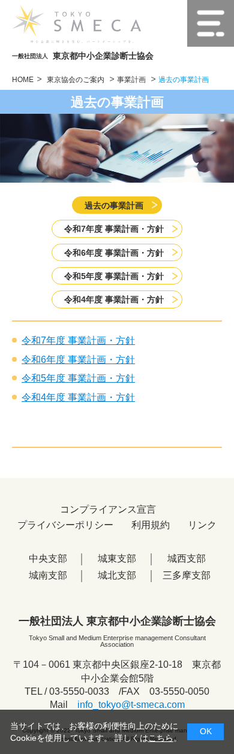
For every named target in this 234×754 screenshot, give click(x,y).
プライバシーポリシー (65, 525)
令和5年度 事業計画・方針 (114, 276)
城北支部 (117, 575)
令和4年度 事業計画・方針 (114, 299)
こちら (160, 738)
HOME (23, 79)
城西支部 (186, 558)
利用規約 (150, 525)
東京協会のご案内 (76, 79)
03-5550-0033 (79, 691)
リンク (202, 525)
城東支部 (117, 558)
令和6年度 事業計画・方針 (114, 253)
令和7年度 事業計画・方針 (114, 229)
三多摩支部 (187, 575)
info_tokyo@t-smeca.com (131, 705)
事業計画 (132, 79)
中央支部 (48, 558)
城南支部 (48, 575)
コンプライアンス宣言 (108, 509)
